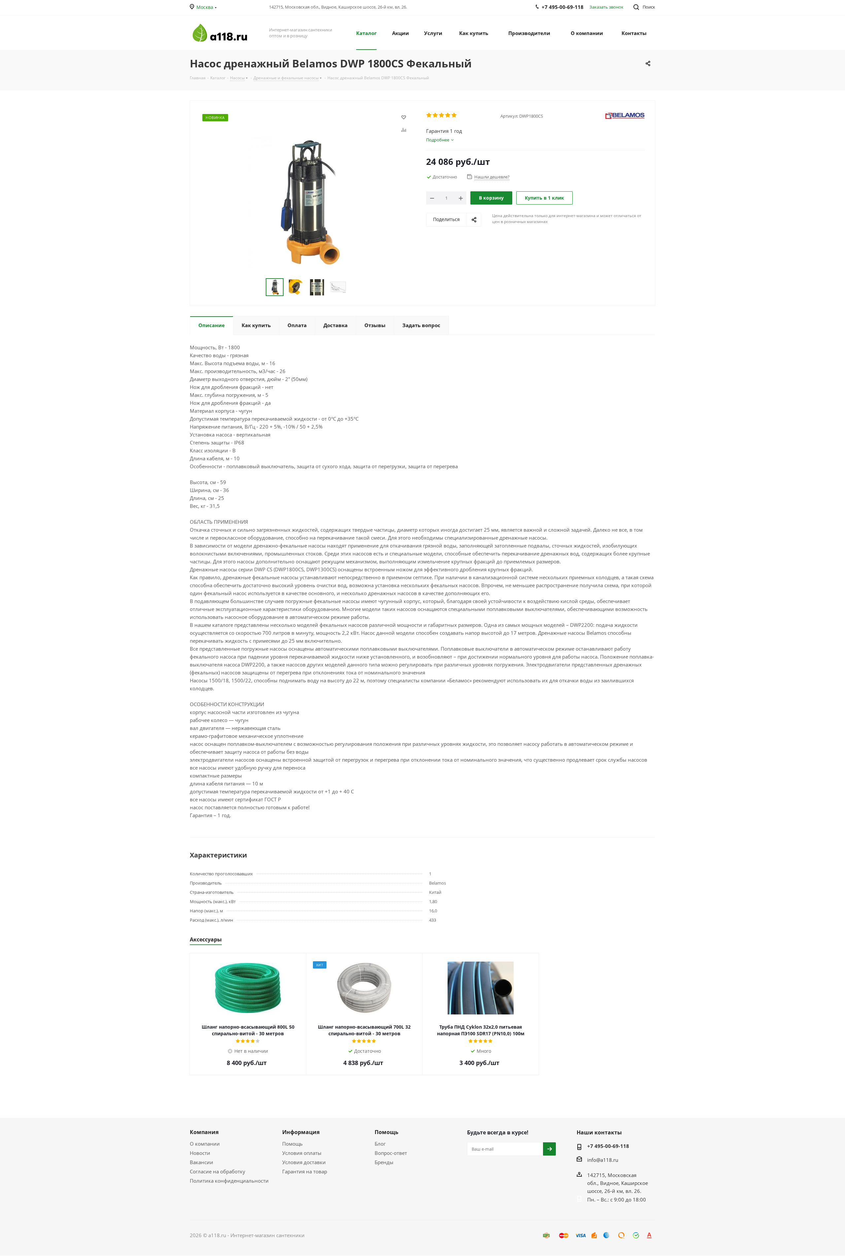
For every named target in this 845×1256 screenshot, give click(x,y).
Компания (204, 1132)
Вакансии (201, 1162)
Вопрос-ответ (391, 1153)
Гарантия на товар (304, 1171)
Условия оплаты (301, 1153)
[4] (448, 115)
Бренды (384, 1162)
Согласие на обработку (217, 1171)
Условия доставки (304, 1162)
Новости (200, 1153)
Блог (380, 1143)
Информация (301, 1132)
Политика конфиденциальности (229, 1180)
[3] (442, 115)
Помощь (292, 1143)
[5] (454, 115)
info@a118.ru (602, 1160)
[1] (429, 115)
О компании (205, 1143)
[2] (435, 115)
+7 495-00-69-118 (608, 1146)
